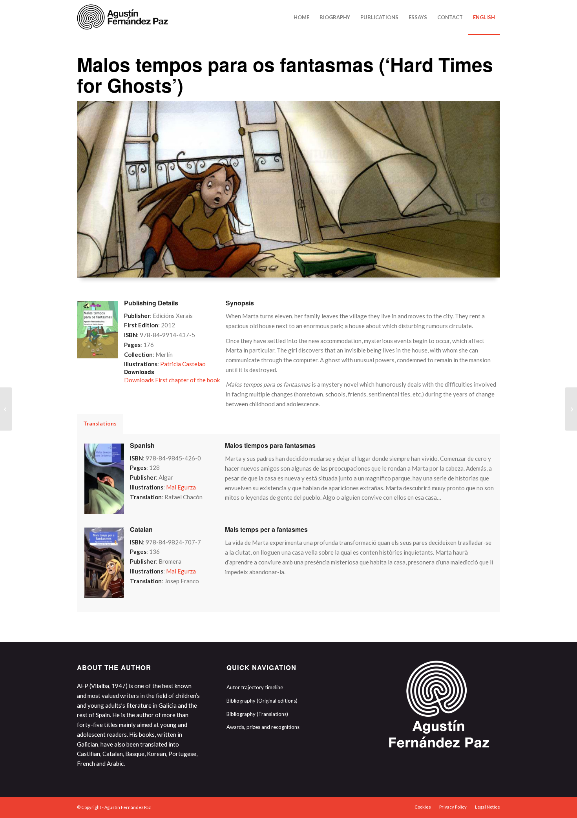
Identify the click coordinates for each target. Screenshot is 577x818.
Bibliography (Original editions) (262, 700)
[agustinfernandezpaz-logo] (124, 17)
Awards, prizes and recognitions (262, 727)
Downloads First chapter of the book (172, 379)
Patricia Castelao (183, 363)
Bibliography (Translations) (257, 714)
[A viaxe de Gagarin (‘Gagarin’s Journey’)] (571, 409)
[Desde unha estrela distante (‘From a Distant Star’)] (6, 409)
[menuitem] (301, 17)
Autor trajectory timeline (254, 687)
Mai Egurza (181, 487)
